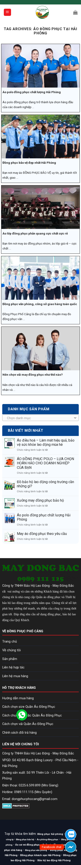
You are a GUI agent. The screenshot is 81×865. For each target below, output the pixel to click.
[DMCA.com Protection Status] (15, 805)
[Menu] (7, 12)
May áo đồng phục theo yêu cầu (42, 534)
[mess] (70, 846)
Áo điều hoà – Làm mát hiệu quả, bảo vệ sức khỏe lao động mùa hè (45, 442)
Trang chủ (9, 641)
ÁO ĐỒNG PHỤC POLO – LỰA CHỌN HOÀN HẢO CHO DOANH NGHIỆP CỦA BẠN (45, 463)
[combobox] (40, 418)
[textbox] (39, 418)
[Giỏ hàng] (75, 12)
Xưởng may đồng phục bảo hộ (40, 500)
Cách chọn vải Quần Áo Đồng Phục (27, 724)
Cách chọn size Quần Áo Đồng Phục (28, 707)
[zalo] (70, 834)
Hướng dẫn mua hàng (18, 698)
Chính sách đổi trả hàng (19, 733)
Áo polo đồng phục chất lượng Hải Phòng (43, 517)
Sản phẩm (9, 659)
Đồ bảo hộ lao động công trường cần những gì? (45, 484)
